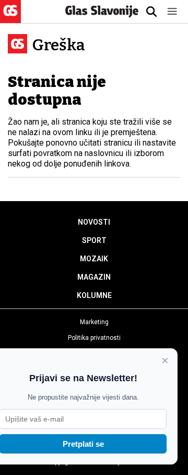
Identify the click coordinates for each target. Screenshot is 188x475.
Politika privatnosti (94, 337)
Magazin (94, 277)
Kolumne (94, 295)
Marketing (94, 322)
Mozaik (94, 259)
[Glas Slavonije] (10, 18)
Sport (94, 240)
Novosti (94, 222)
